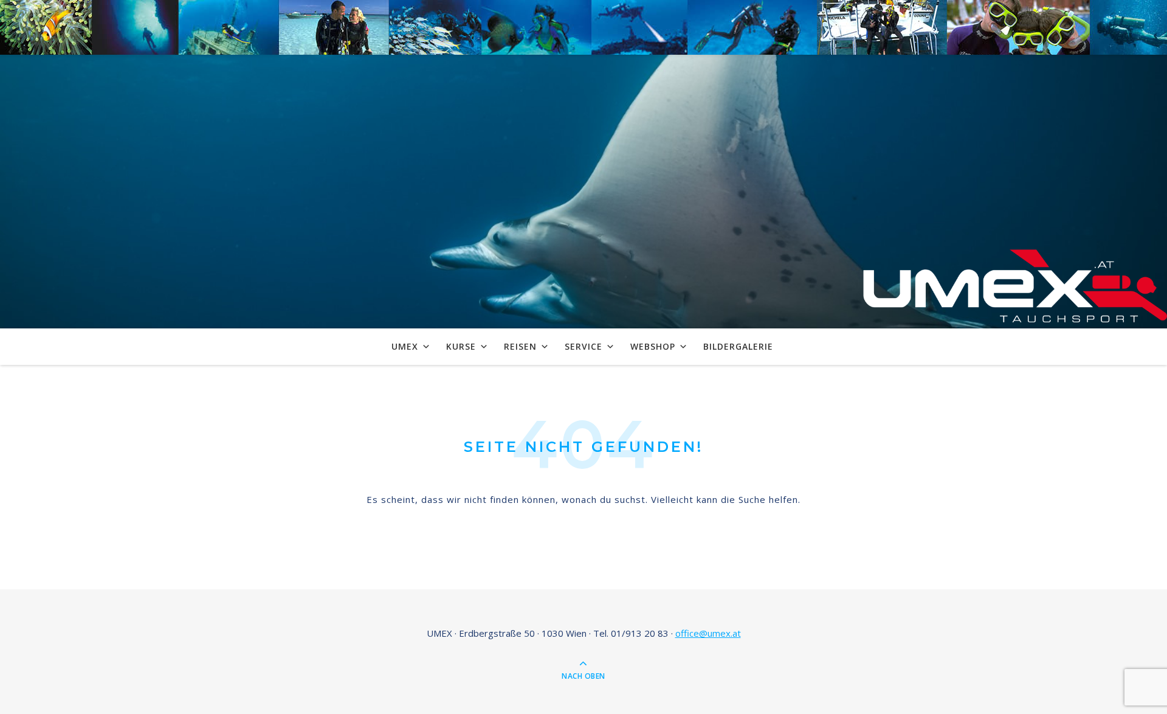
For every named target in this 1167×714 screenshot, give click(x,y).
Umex (404, 346)
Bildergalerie (738, 346)
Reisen (520, 346)
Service (583, 346)
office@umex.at (708, 633)
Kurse (461, 346)
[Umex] (1015, 288)
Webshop (652, 346)
